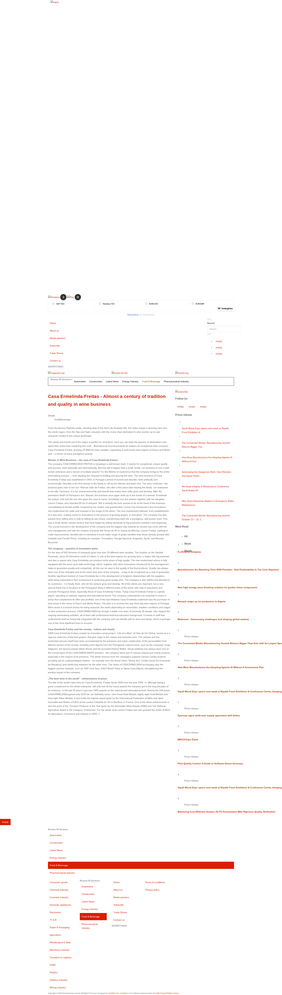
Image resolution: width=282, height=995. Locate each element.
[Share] (209, 334)
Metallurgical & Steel (60, 942)
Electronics (55, 912)
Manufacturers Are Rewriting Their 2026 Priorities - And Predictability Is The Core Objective (228, 569)
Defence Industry (58, 980)
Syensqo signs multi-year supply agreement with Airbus (209, 715)
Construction (95, 381)
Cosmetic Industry (59, 897)
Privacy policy (152, 889)
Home (53, 323)
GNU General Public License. (167, 993)
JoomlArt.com (113, 993)
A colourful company (189, 552)
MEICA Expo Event (188, 739)
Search (211, 323)
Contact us (55, 360)
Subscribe (55, 345)
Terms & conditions (155, 882)
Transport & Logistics (60, 957)
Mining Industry (58, 987)
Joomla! (123, 993)
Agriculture (55, 935)
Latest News (112, 381)
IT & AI (53, 920)
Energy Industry (130, 381)
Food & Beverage (151, 381)
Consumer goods (59, 882)
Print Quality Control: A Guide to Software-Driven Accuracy (210, 763)
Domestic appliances (60, 905)
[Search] (209, 319)
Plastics (54, 972)
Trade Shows (56, 353)
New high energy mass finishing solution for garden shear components (217, 587)
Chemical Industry (59, 889)
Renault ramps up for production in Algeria (201, 601)
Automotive (80, 381)
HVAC (53, 965)
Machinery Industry (60, 950)
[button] (54, 297)
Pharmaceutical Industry (176, 381)
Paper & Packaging (60, 927)
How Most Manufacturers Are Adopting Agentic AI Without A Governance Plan (221, 667)
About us (54, 330)
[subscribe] (181, 391)
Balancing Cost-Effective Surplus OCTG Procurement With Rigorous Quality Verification (226, 811)
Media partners (57, 338)
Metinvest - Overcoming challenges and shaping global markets (213, 619)
